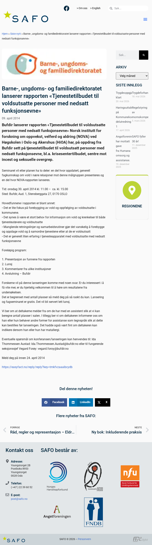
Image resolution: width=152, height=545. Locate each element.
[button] (145, 19)
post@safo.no (19, 499)
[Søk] (143, 55)
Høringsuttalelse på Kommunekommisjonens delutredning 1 (131, 117)
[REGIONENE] (132, 190)
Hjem (5, 33)
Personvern (84, 539)
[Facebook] (66, 8)
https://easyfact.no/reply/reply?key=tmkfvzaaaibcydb (37, 367)
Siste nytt (15, 33)
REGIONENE (132, 206)
